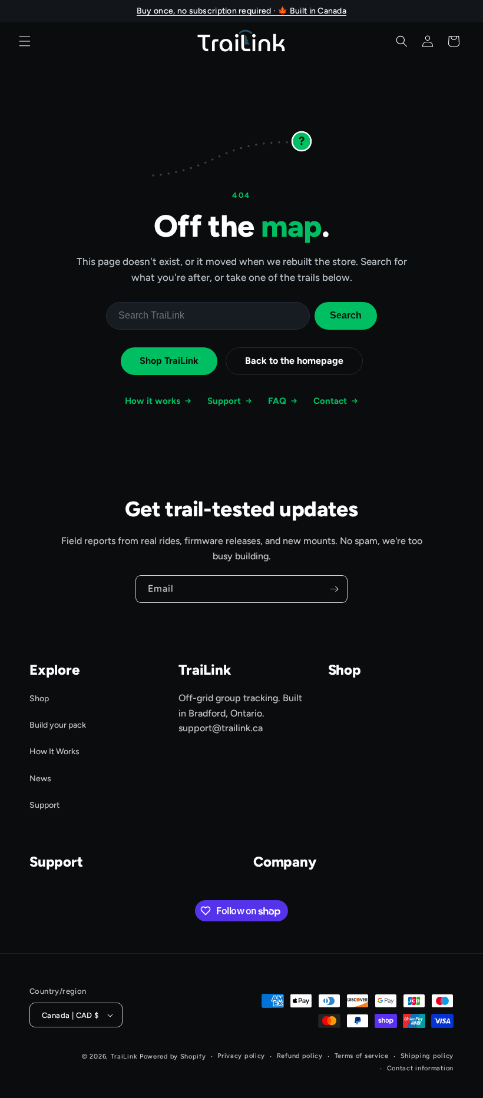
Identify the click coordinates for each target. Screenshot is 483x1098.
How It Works (54, 752)
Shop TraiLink (169, 360)
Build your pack (57, 725)
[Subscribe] (334, 589)
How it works (152, 401)
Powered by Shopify (173, 1056)
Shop (39, 699)
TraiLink (124, 1056)
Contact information (420, 1068)
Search (346, 315)
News (40, 779)
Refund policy (300, 1056)
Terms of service (362, 1056)
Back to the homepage (294, 360)
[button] (25, 41)
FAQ (277, 401)
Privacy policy (241, 1056)
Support (224, 401)
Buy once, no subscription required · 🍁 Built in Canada (241, 11)
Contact (330, 401)
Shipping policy (427, 1056)
